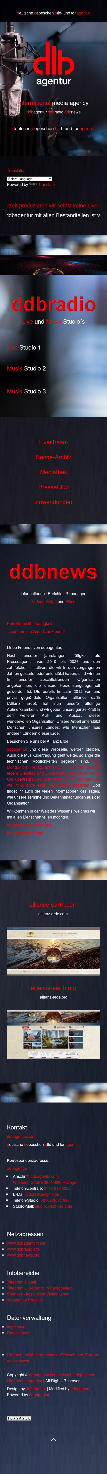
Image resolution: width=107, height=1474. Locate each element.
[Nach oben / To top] (53, 1439)
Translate (46, 184)
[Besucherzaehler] (19, 1419)
